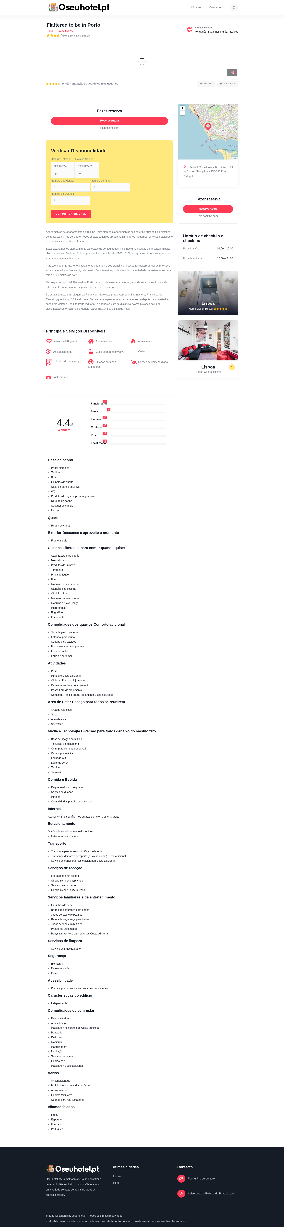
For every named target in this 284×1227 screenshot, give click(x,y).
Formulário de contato (201, 1178)
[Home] (78, 7)
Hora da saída (191, 248)
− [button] (182, 113)
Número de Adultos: (62, 180)
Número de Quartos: (62, 193)
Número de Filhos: (101, 180)
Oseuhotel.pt (53, 1179)
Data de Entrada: (61, 159)
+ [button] (182, 108)
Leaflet (234, 158)
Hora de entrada (192, 258)
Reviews (229, 83)
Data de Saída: (84, 159)
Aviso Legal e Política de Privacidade (211, 1193)
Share (207, 83)
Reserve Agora (109, 120)
